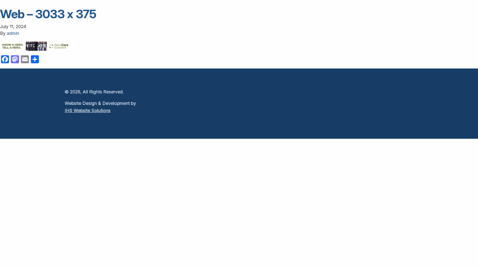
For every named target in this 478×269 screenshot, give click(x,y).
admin (13, 33)
